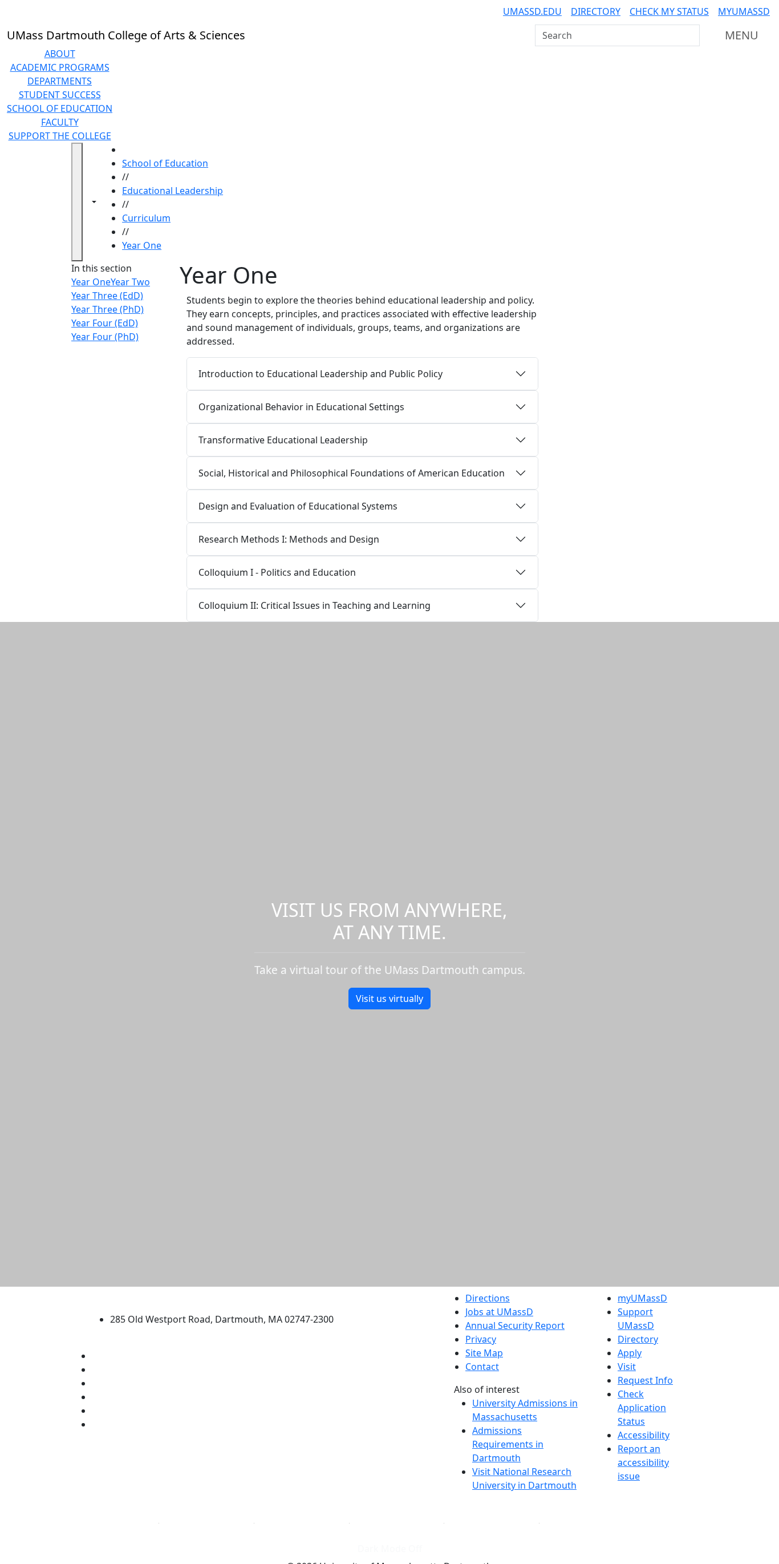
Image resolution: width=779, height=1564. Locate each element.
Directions (487, 1298)
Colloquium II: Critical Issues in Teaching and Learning (314, 605)
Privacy (480, 1339)
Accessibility (644, 1435)
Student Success (60, 94)
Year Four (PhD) (105, 336)
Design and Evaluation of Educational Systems (297, 506)
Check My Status (669, 11)
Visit (627, 1366)
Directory (595, 11)
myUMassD (744, 11)
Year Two (130, 282)
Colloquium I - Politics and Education (277, 572)
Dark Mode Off (390, 1548)
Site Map (484, 1353)
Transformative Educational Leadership (283, 440)
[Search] (690, 35)
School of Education (59, 108)
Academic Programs (59, 67)
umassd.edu (532, 11)
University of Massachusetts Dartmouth (228, 1296)
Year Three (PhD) (107, 309)
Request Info (645, 1380)
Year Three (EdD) (107, 295)
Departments (59, 81)
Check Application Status (642, 1408)
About (59, 53)
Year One (141, 245)
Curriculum (146, 218)
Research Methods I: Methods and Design (288, 539)
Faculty (60, 122)
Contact (482, 1366)
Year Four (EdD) (104, 323)
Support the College (60, 136)
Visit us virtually (389, 998)
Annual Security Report (515, 1325)
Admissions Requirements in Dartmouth (507, 1444)
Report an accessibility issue (643, 1462)
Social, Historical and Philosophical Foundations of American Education (351, 473)
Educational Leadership (172, 190)
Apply (630, 1353)
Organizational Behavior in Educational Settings (301, 407)
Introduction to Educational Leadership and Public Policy (320, 373)
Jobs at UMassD (499, 1312)
